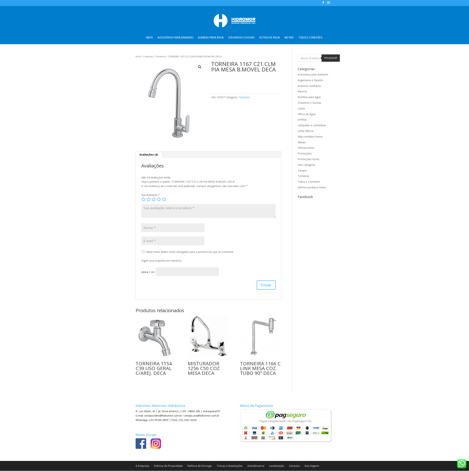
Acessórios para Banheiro (175, 37)
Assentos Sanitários (309, 86)
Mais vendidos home (310, 136)
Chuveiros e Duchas (241, 37)
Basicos (302, 91)
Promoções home (308, 159)
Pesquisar (330, 58)
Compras (148, 56)
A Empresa (142, 466)
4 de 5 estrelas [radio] (159, 199)
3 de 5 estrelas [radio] (154, 199)
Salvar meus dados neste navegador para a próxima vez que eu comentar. (190, 252)
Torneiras (160, 56)
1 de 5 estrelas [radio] (143, 199)
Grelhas (302, 119)
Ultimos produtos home (312, 187)
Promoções (305, 153)
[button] (199, 67)
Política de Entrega (199, 466)
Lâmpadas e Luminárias (312, 125)
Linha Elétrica (305, 131)
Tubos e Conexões (310, 37)
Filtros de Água (269, 37)
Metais (289, 37)
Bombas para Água (211, 37)
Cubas (301, 108)
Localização (276, 466)
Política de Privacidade (168, 466)
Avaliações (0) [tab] (148, 154)
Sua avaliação (150, 195)
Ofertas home (306, 147)
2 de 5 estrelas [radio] (148, 199)
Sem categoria (306, 165)
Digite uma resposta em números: (161, 260)
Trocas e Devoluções (230, 466)
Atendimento (255, 466)
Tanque (302, 170)
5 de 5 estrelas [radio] (164, 199)
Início (149, 37)
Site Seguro (311, 466)
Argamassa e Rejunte (310, 80)
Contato (294, 466)
